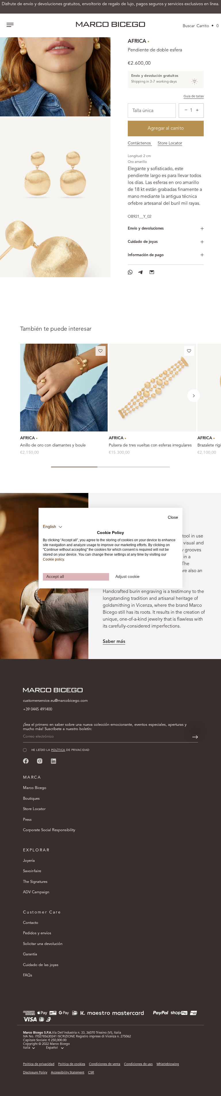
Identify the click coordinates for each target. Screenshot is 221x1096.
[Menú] (10, 25)
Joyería (29, 861)
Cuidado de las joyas (40, 965)
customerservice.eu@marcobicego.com (55, 701)
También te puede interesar (56, 329)
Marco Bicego (34, 788)
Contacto (30, 923)
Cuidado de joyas (143, 242)
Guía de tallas (194, 96)
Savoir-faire (32, 871)
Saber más (114, 641)
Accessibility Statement (67, 1072)
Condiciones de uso (138, 1064)
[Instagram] (40, 761)
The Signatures (35, 882)
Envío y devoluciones (146, 228)
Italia (26, 1048)
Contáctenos (140, 143)
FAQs (27, 975)
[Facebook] (26, 761)
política (58, 750)
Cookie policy (53, 559)
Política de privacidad (38, 1064)
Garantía (30, 954)
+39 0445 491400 (37, 709)
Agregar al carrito (166, 128)
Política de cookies (71, 1064)
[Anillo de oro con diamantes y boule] (64, 387)
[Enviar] (195, 737)
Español (52, 1048)
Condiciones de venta (104, 1064)
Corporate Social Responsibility (49, 830)
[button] (101, 352)
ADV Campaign (36, 892)
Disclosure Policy (35, 1072)
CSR (91, 1072)
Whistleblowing (168, 1064)
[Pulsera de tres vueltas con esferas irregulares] (152, 387)
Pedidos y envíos (37, 933)
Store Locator (170, 143)
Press (27, 820)
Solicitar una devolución (42, 944)
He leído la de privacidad (60, 750)
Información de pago (146, 255)
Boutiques (31, 799)
